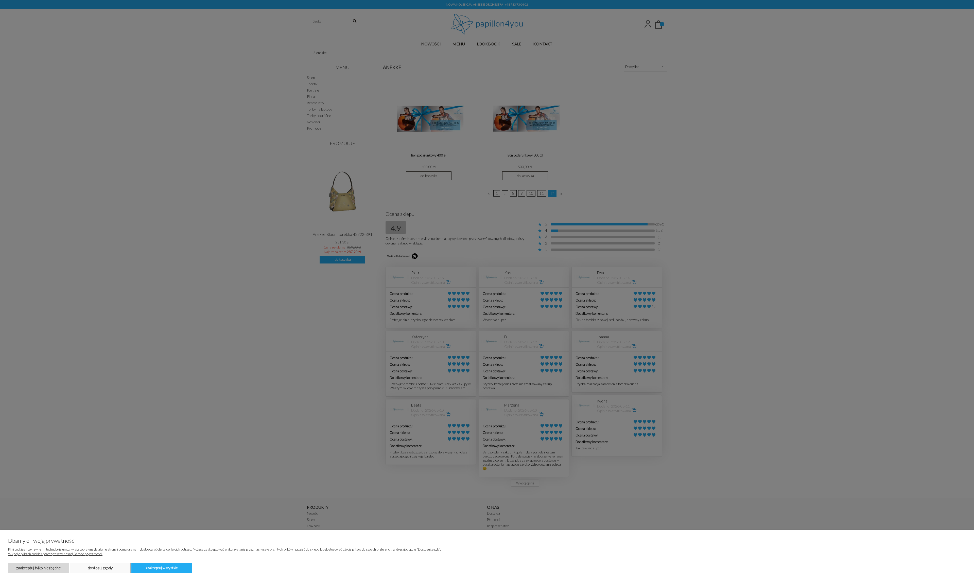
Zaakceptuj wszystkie (162, 568)
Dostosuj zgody (100, 568)
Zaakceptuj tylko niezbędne (38, 568)
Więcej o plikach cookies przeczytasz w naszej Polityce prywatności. (55, 554)
